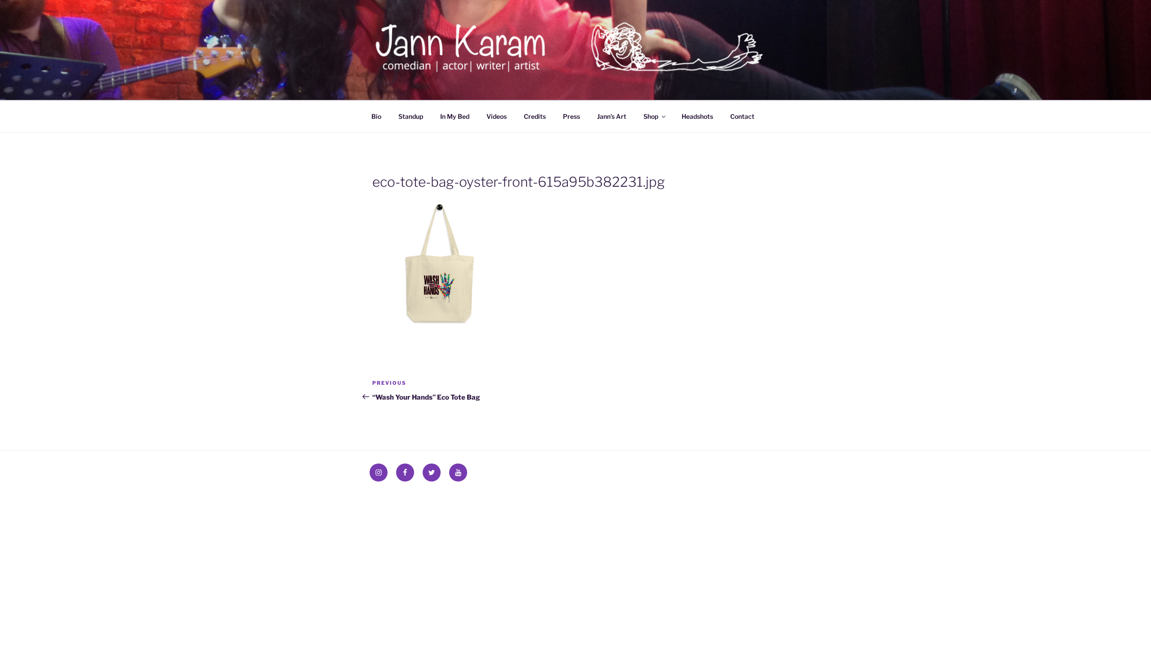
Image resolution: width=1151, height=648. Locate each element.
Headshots (697, 116)
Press (571, 116)
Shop (650, 116)
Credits (535, 116)
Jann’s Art (611, 116)
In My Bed (454, 116)
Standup (410, 116)
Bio (376, 116)
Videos (496, 116)
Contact (742, 116)
